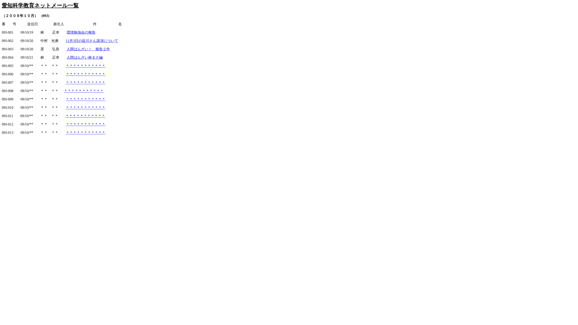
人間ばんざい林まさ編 (85, 57)
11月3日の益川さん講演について (92, 41)
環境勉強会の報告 (81, 32)
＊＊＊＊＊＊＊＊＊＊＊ (85, 66)
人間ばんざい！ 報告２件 (88, 49)
